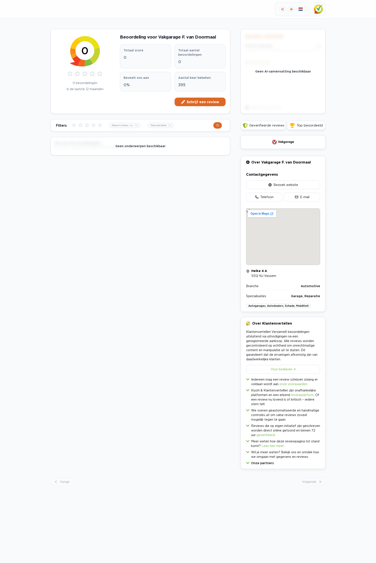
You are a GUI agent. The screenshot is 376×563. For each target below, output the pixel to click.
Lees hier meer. (273, 445)
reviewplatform (302, 394)
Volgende (309, 481)
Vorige (65, 481)
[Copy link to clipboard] (282, 9)
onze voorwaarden (293, 384)
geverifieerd (266, 435)
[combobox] (125, 125)
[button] (283, 462)
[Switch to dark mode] (291, 9)
